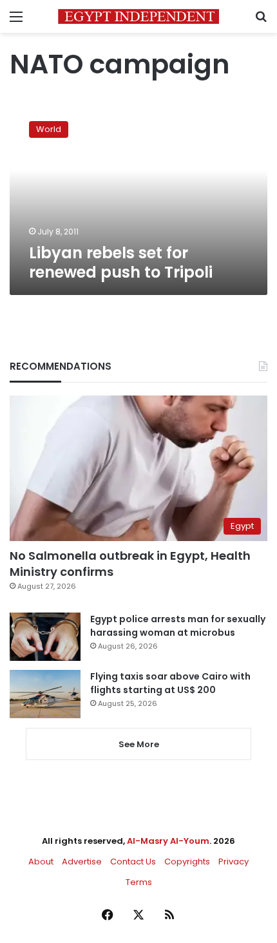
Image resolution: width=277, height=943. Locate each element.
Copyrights (187, 861)
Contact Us (133, 861)
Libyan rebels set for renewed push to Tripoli (121, 262)
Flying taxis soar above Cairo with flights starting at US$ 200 (170, 683)
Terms (139, 882)
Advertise (82, 861)
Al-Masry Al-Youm (168, 841)
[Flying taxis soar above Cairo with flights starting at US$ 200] (45, 694)
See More (139, 744)
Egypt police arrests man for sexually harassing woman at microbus (177, 626)
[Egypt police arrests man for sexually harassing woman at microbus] (45, 637)
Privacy (233, 861)
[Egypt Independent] (138, 16)
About (40, 861)
